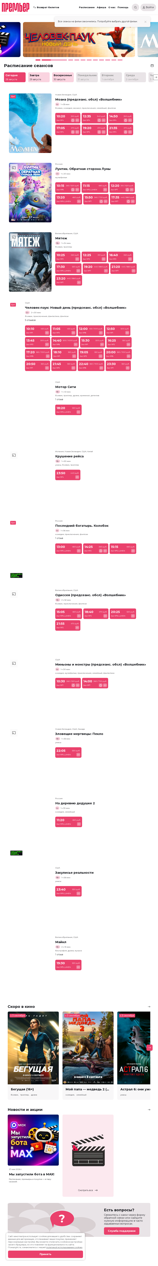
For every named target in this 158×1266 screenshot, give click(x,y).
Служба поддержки (121, 1230)
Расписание (87, 7)
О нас (111, 7)
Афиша (101, 7)
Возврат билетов (48, 7)
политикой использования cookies (64, 1247)
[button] (23, 41)
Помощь (123, 7)
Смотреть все (85, 1190)
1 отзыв (59, 399)
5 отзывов (30, 320)
